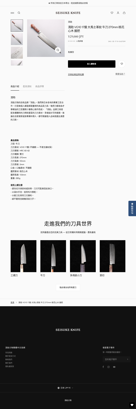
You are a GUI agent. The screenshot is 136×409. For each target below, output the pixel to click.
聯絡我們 (8, 359)
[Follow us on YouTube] (114, 367)
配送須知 (27, 86)
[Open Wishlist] (112, 13)
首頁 (12, 302)
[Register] (127, 359)
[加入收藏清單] (121, 64)
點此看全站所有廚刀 (68, 287)
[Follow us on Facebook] (103, 367)
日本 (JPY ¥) (66, 388)
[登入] (118, 13)
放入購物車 (91, 64)
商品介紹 (15, 86)
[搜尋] (19, 13)
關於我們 (8, 363)
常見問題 (8, 353)
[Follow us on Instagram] (108, 367)
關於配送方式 (10, 356)
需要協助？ (120, 74)
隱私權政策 (9, 366)
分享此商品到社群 (76, 74)
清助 (70, 22)
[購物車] (124, 13)
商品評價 (39, 86)
